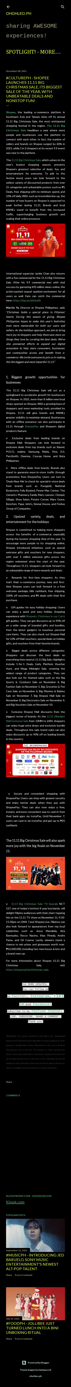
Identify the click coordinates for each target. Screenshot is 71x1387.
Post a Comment (23, 1275)
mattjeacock (44, 1369)
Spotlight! (21, 52)
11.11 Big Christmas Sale (26, 160)
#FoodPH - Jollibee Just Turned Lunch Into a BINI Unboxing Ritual (32, 1328)
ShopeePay (31, 426)
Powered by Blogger (38, 1362)
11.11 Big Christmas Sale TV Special (34, 903)
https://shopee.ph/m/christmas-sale (27, 969)
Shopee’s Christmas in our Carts (45, 616)
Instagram (39, 996)
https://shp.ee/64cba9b (27, 300)
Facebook (41, 1004)
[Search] (62, 6)
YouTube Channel (46, 1011)
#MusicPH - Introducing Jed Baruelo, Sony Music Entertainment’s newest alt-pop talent (35, 1262)
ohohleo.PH (18, 13)
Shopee (10, 112)
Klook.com (15, 1202)
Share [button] (9, 1081)
